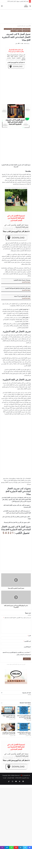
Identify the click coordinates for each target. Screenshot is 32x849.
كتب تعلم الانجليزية (26, 31)
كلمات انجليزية (13, 31)
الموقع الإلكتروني (27, 646)
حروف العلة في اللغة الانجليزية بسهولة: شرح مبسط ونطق (24, 733)
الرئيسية (28, 25)
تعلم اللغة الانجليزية (21, 25)
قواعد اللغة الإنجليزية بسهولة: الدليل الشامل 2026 (9, 716)
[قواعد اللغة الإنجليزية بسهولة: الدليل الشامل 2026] (8, 710)
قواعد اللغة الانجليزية (8, 28)
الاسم (29, 635)
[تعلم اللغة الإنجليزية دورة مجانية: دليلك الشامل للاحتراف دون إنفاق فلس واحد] (24, 710)
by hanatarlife (25, 775)
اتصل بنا (4, 777)
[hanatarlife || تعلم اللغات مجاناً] (26, 6)
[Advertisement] (16, 16)
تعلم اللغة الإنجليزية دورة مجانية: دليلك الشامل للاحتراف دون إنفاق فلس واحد (24, 717)
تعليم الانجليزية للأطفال (17, 28)
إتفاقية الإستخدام (10, 777)
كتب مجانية (20, 31)
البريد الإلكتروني (27, 641)
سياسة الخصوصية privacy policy (22, 777)
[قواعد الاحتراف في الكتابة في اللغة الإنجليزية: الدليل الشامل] (8, 727)
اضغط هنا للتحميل (26, 282)
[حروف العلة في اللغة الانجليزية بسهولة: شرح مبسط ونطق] (24, 727)
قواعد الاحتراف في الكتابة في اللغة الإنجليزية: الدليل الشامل (8, 733)
